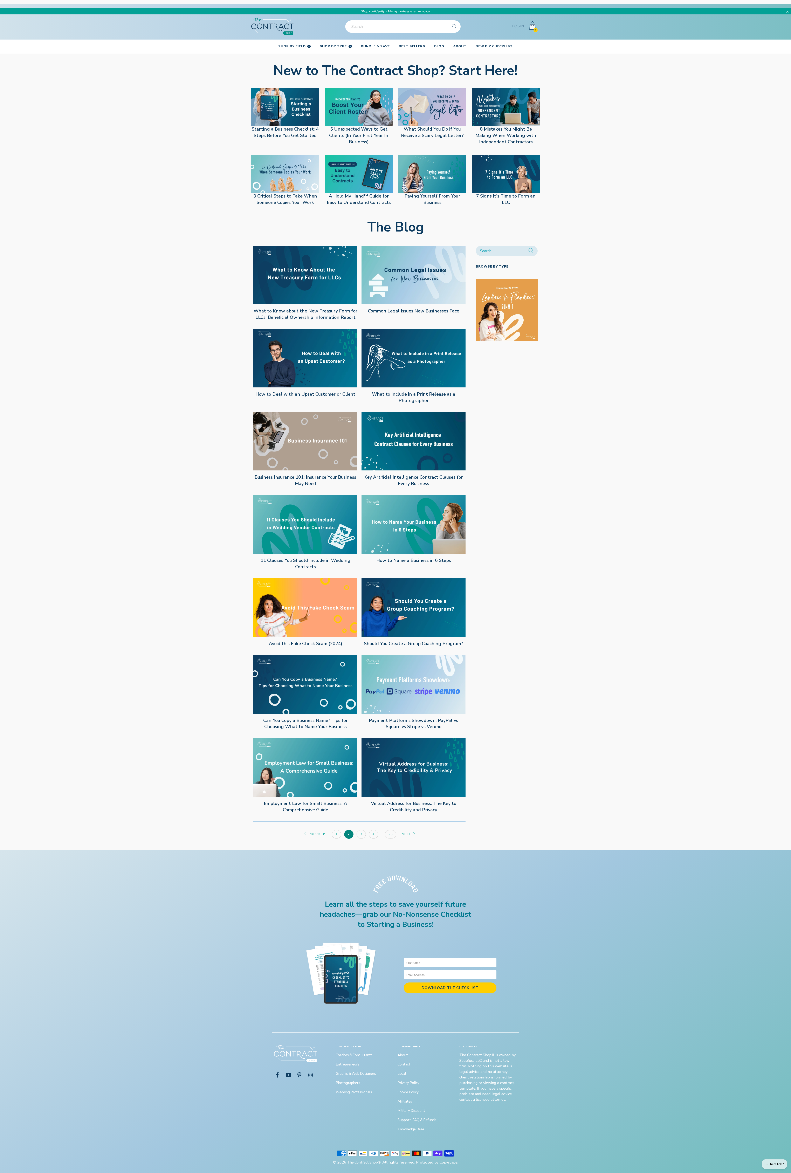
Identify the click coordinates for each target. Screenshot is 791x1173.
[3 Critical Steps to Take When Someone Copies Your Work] (285, 174)
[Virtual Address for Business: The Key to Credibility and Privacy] (414, 767)
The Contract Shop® (364, 1162)
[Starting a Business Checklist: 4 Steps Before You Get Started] (285, 107)
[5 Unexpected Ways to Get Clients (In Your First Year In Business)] (359, 107)
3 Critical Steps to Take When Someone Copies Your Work (285, 199)
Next (407, 834)
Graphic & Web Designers (356, 1073)
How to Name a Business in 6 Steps (413, 560)
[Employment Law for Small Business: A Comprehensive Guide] (305, 767)
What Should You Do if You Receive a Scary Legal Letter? (432, 132)
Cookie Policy (408, 1092)
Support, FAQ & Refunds (417, 1120)
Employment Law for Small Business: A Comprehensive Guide (305, 806)
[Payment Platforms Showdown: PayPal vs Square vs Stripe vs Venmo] (414, 684)
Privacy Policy (408, 1083)
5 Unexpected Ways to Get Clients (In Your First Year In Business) (358, 135)
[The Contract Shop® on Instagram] (310, 1075)
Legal (402, 1073)
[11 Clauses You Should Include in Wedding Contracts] (305, 524)
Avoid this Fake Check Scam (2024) (305, 644)
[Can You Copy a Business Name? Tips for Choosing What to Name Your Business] (305, 684)
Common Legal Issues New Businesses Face (413, 311)
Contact (404, 1064)
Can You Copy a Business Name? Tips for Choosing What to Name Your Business (305, 723)
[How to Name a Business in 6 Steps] (414, 524)
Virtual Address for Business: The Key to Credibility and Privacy (413, 806)
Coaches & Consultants (354, 1055)
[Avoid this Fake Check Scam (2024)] (305, 607)
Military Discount (411, 1110)
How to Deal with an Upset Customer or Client (305, 394)
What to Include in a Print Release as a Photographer (413, 397)
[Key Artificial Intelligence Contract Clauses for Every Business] (414, 441)
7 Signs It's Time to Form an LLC (506, 199)
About (403, 1055)
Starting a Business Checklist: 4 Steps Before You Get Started (285, 132)
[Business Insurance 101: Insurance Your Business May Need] (305, 441)
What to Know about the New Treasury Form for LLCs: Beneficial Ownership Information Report (305, 314)
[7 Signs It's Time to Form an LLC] (506, 174)
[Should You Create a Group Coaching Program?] (414, 607)
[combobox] (403, 26)
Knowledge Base (411, 1129)
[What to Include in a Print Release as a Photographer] (414, 358)
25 (390, 834)
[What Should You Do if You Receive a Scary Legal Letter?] (432, 107)
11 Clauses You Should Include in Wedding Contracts (305, 563)
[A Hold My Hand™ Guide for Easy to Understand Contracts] (359, 174)
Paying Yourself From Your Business (432, 199)
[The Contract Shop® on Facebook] (277, 1075)
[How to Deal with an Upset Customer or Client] (305, 358)
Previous (317, 834)
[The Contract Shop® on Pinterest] (299, 1075)
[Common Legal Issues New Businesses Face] (414, 275)
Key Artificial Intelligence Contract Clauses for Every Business (413, 480)
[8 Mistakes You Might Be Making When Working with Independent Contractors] (506, 107)
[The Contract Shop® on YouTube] (288, 1075)
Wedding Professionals (354, 1092)
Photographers (348, 1083)
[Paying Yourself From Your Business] (432, 174)
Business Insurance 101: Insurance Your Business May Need (305, 480)
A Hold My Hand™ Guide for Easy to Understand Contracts (359, 199)
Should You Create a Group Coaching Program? (413, 644)
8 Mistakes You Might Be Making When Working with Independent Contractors (505, 135)
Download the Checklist (450, 987)
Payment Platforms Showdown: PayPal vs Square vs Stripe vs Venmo (413, 723)
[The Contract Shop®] (272, 26)
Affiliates (405, 1101)
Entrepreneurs (347, 1064)
